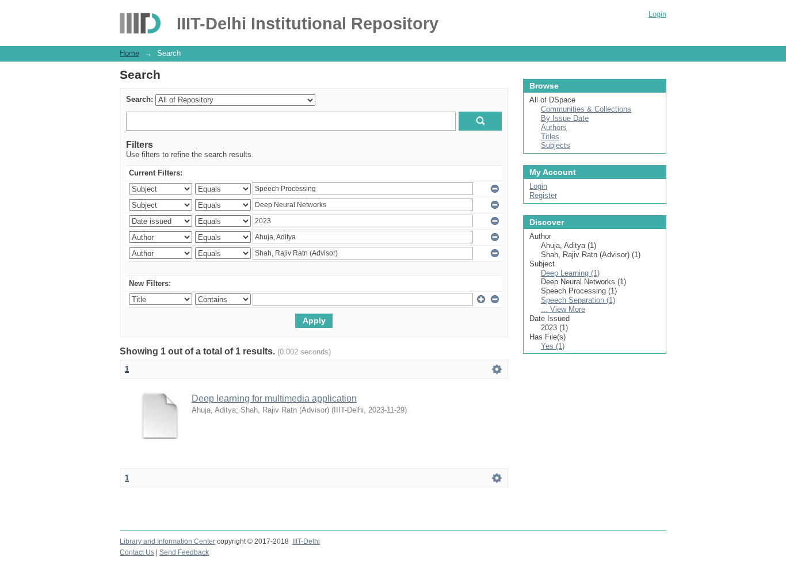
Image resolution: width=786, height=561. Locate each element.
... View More (563, 309)
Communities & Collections (586, 109)
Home (129, 53)
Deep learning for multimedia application (274, 398)
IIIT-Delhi (306, 541)
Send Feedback (184, 552)
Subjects (555, 145)
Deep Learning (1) (570, 273)
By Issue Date (565, 118)
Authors (554, 127)
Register (543, 195)
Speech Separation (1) (578, 300)
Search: (139, 99)
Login (657, 14)
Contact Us (137, 552)
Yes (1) (552, 346)
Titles (550, 136)
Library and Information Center (167, 541)
